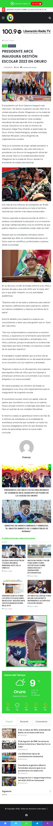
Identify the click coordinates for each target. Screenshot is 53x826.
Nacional (12, 46)
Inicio (5, 40)
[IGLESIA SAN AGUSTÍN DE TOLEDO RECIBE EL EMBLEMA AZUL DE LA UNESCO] (13, 551)
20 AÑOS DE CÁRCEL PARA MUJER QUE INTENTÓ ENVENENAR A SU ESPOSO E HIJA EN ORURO (39, 599)
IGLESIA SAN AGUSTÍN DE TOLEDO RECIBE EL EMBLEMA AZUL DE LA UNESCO (13, 564)
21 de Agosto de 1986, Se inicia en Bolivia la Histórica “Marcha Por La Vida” (34, 744)
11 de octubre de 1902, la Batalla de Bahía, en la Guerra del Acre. (34, 731)
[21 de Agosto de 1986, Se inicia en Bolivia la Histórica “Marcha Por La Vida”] (9, 745)
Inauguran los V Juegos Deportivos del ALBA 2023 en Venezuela (34, 779)
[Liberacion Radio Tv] (10, 18)
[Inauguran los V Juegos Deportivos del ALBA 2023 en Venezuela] (9, 781)
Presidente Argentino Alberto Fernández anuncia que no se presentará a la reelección (32, 768)
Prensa (26, 457)
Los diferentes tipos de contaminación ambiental (30, 755)
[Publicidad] (26, 31)
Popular (9, 721)
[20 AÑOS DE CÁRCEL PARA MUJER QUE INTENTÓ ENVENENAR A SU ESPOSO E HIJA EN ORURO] (39, 586)
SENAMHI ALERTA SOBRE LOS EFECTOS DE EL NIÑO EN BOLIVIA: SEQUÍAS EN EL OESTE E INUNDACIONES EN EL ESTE (13, 600)
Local (12, 40)
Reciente (24, 721)
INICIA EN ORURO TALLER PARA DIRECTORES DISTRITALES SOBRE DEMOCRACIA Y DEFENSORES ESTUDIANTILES (38, 566)
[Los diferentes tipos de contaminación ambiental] (9, 757)
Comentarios (41, 721)
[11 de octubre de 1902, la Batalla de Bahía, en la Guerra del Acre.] (9, 733)
